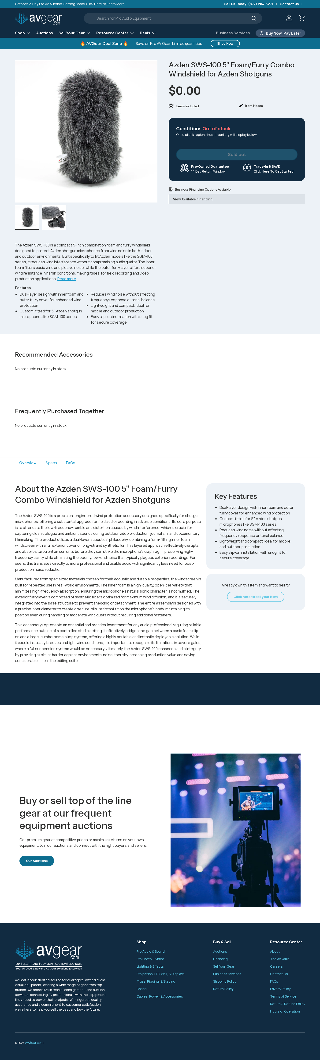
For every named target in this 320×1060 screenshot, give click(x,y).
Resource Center (112, 32)
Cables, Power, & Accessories (160, 996)
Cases (142, 989)
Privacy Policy (280, 989)
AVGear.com (34, 1042)
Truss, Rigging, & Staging (156, 981)
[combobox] (173, 18)
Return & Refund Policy (287, 1004)
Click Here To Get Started (274, 168)
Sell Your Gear (72, 32)
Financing (220, 959)
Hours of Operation (285, 1011)
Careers (276, 966)
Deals (145, 32)
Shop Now (225, 43)
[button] (302, 18)
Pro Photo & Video (150, 959)
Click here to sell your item (256, 596)
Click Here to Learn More (105, 4)
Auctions (44, 32)
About (275, 951)
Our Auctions (37, 860)
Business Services (233, 33)
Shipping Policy (224, 981)
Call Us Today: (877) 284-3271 (248, 4)
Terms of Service (283, 996)
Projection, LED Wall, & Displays (161, 974)
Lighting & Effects (150, 966)
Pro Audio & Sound (151, 951)
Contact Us (289, 4)
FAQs (274, 981)
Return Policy (223, 989)
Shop (20, 32)
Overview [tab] (28, 462)
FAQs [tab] (70, 462)
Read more (66, 278)
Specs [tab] (51, 462)
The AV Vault (279, 959)
